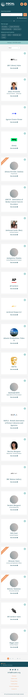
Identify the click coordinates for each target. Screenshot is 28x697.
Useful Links (14, 678)
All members (4, 26)
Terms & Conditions (14, 686)
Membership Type (17, 34)
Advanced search (23, 18)
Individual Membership (6, 29)
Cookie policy (14, 683)
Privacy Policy (14, 681)
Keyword (4, 34)
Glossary (14, 676)
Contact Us (14, 689)
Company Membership (14, 26)
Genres (9, 34)
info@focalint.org (14, 672)
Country (3, 37)
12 (17, 658)
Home (3, 663)
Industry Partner (17, 29)
